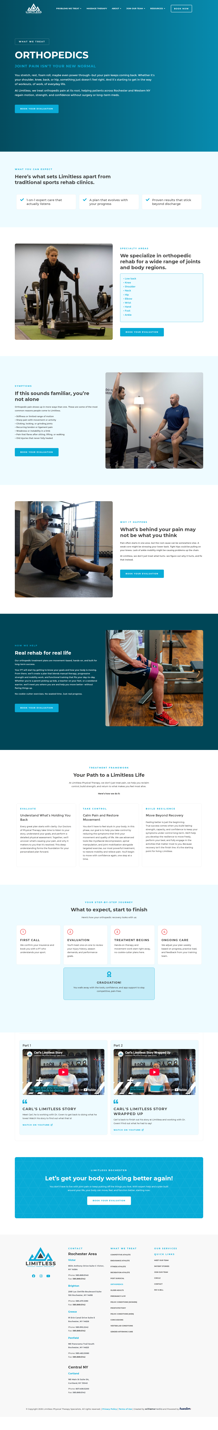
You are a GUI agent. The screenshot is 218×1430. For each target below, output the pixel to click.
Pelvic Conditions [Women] (123, 1302)
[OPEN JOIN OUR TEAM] (144, 8)
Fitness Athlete (118, 1267)
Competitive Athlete (120, 1255)
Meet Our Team (161, 1260)
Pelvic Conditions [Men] (122, 1314)
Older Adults (117, 1290)
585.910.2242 (82, 1327)
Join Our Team (161, 1272)
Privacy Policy (109, 1409)
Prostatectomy (118, 1308)
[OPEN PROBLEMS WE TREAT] (81, 8)
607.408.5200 (82, 1389)
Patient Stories (161, 1266)
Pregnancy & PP (118, 1296)
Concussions (116, 1320)
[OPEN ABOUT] (121, 8)
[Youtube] (48, 1276)
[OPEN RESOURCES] (165, 8)
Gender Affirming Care (121, 1332)
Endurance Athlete (120, 1261)
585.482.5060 (82, 1353)
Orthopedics (116, 1284)
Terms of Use (125, 1409)
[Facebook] (33, 1276)
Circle (157, 1278)
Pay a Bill (158, 1290)
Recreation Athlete (120, 1272)
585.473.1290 (82, 1301)
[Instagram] (41, 1276)
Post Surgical (117, 1278)
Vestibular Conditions (121, 1326)
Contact (158, 1284)
